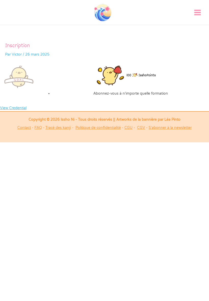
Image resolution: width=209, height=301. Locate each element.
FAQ (38, 128)
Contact (24, 128)
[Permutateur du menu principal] (197, 12)
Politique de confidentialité (98, 128)
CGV (141, 128)
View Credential (13, 108)
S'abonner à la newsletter (170, 128)
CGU (128, 128)
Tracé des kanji (58, 128)
